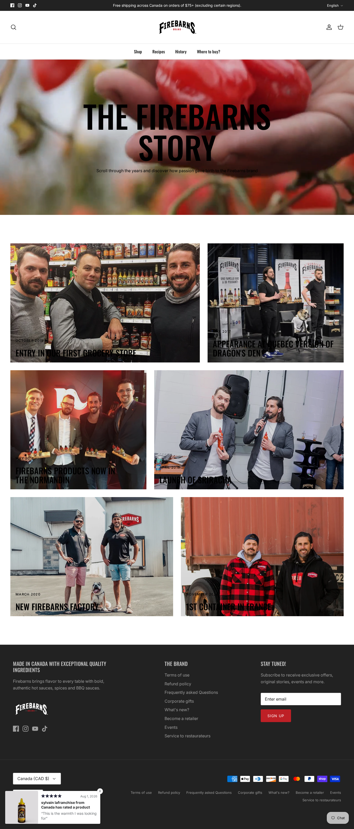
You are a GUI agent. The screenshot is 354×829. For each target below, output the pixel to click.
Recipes (158, 51)
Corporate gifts (179, 701)
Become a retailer (181, 718)
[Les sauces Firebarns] (177, 27)
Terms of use (177, 675)
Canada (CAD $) (33, 778)
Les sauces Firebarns (43, 809)
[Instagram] (20, 5)
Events (171, 727)
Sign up (275, 716)
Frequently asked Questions (191, 692)
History (181, 51)
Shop (138, 51)
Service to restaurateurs (187, 735)
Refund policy (178, 683)
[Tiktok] (35, 5)
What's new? (177, 709)
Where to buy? (208, 51)
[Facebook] (12, 5)
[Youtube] (27, 5)
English (333, 5)
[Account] (328, 27)
